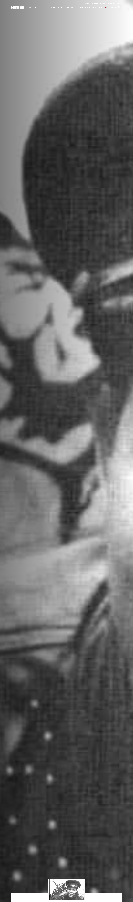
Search (119, 7)
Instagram (30, 7)
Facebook (41, 7)
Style (60, 7)
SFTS (106, 7)
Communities (70, 7)
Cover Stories (84, 7)
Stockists (103, 3)
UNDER (113, 7)
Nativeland (111, 3)
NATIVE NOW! (97, 7)
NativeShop (94, 3)
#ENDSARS (119, 3)
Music (53, 7)
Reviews (87, 3)
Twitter (35, 7)
